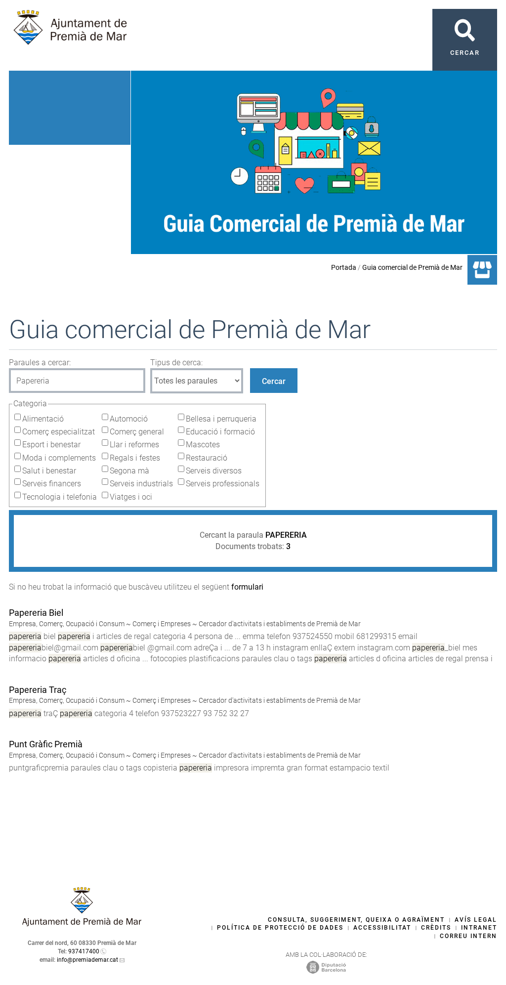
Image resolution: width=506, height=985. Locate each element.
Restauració (206, 458)
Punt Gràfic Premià (46, 744)
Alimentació (43, 419)
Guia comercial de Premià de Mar (412, 267)
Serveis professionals (222, 483)
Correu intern (468, 936)
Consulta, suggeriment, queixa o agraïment (356, 919)
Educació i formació (220, 431)
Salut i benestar (49, 470)
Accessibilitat (382, 927)
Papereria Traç (37, 690)
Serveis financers (51, 483)
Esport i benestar (51, 444)
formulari (247, 587)
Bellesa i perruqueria (221, 419)
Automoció (129, 419)
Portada (343, 267)
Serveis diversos (214, 470)
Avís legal (476, 919)
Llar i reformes (134, 444)
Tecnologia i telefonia (59, 497)
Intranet (479, 927)
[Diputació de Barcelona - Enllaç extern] (326, 966)
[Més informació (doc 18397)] (13, 778)
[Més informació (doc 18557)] (13, 724)
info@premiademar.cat (87, 959)
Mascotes (203, 444)
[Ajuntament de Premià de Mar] (82, 923)
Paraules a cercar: (40, 362)
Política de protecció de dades (280, 927)
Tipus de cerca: (176, 362)
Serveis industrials (141, 483)
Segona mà (129, 470)
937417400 (83, 951)
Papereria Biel (36, 612)
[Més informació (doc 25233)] (13, 669)
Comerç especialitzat (58, 431)
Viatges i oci (131, 497)
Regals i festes (135, 458)
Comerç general (137, 431)
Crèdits (436, 927)
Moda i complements (59, 458)
